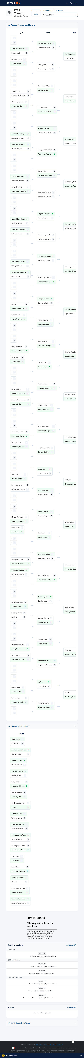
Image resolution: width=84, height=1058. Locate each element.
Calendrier (70, 945)
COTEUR (13, 3)
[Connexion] (71, 3)
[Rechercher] (66, 3)
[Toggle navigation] (75, 3)
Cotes (60, 10)
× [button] (73, 1041)
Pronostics (49, 10)
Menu (36, 14)
